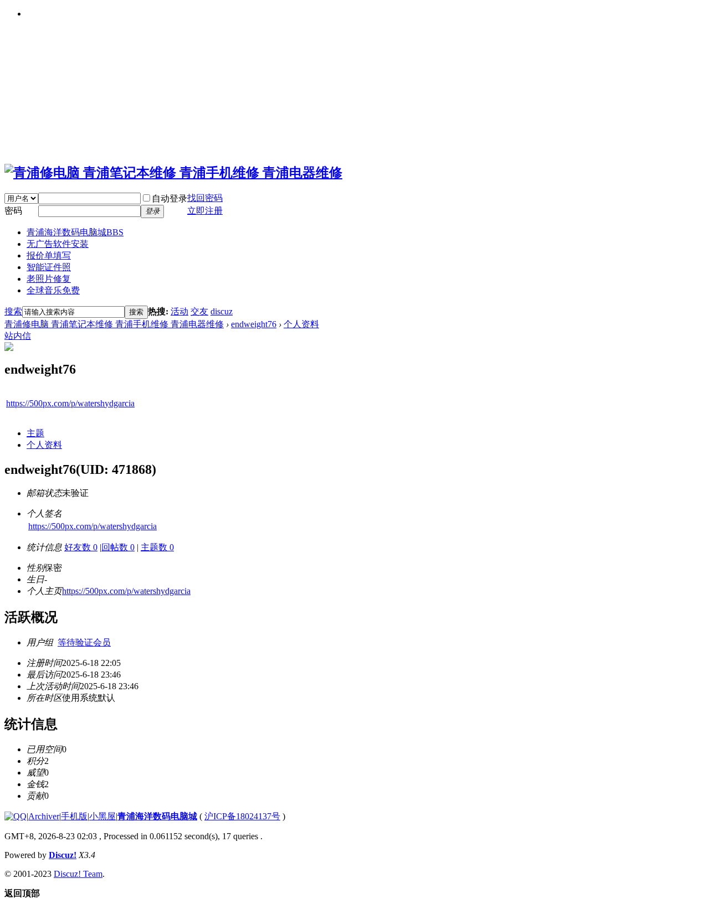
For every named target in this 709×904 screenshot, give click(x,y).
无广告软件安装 (58, 244)
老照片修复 (49, 278)
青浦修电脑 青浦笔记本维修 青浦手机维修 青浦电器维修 (114, 324)
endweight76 (253, 324)
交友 (199, 311)
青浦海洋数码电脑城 (75, 232)
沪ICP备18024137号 (242, 816)
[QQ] (15, 816)
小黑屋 (102, 816)
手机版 (74, 816)
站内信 (17, 335)
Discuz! (62, 855)
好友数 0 (80, 547)
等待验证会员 (84, 642)
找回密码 (205, 198)
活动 (179, 311)
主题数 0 (157, 547)
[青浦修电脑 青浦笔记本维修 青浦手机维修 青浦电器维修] (173, 173)
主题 (35, 433)
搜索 (13, 311)
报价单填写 (49, 255)
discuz (221, 311)
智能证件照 (49, 267)
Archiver (43, 816)
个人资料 (301, 324)
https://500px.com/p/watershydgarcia (70, 403)
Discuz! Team (78, 874)
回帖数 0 (118, 547)
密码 (13, 210)
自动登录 (169, 198)
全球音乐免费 (53, 290)
